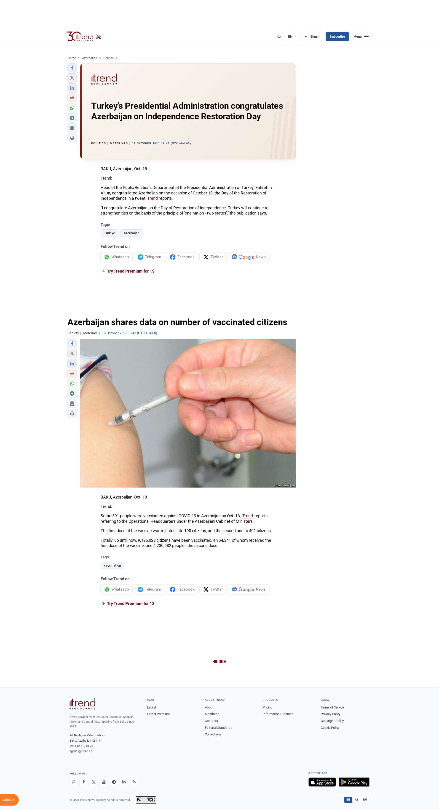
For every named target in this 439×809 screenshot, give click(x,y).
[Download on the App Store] (322, 782)
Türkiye (109, 233)
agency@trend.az (81, 751)
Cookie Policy (330, 727)
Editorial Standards (218, 727)
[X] (94, 782)
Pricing (268, 707)
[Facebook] (84, 782)
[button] (72, 68)
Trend (152, 198)
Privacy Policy (330, 714)
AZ (357, 799)
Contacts (211, 721)
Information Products (278, 714)
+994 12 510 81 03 (81, 746)
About (209, 707)
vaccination (112, 565)
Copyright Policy (332, 721)
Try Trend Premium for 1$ (130, 271)
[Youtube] (104, 782)
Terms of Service (332, 707)
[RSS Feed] (134, 782)
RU (365, 799)
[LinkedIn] (124, 782)
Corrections (213, 734)
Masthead (212, 714)
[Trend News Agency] (82, 704)
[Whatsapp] (74, 782)
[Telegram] (114, 782)
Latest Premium (158, 714)
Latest (151, 707)
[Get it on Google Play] (354, 782)
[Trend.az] (84, 37)
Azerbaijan (131, 233)
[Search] (279, 36)
